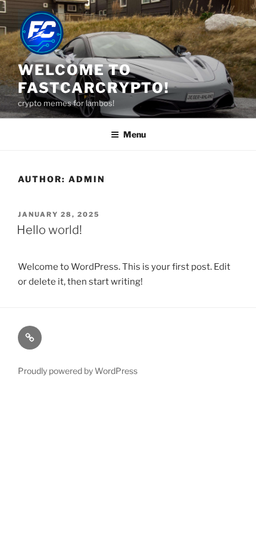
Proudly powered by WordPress (78, 371)
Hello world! (49, 230)
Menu (134, 134)
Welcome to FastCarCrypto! (94, 78)
